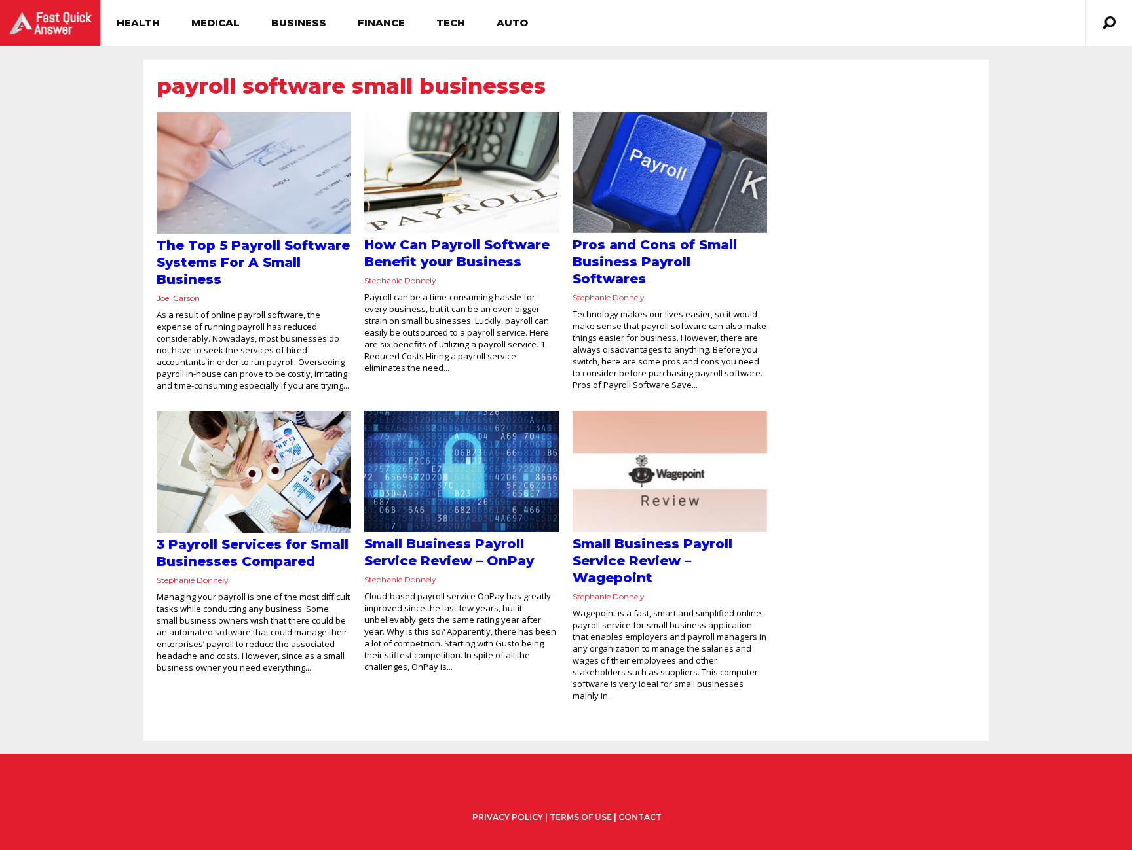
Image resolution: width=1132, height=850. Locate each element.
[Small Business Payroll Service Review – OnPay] (461, 472)
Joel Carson (178, 298)
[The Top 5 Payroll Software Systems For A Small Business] (254, 173)
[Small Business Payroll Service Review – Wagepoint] (670, 472)
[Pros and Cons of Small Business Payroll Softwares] (670, 172)
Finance (381, 22)
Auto (512, 22)
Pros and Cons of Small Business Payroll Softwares (655, 262)
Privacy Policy (507, 817)
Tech (450, 22)
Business (298, 22)
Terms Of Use (581, 817)
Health (138, 22)
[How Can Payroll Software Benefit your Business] (461, 172)
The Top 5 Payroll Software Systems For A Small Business (253, 262)
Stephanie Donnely (400, 280)
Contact (640, 817)
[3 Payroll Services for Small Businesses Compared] (254, 472)
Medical (215, 22)
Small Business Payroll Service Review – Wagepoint (652, 561)
